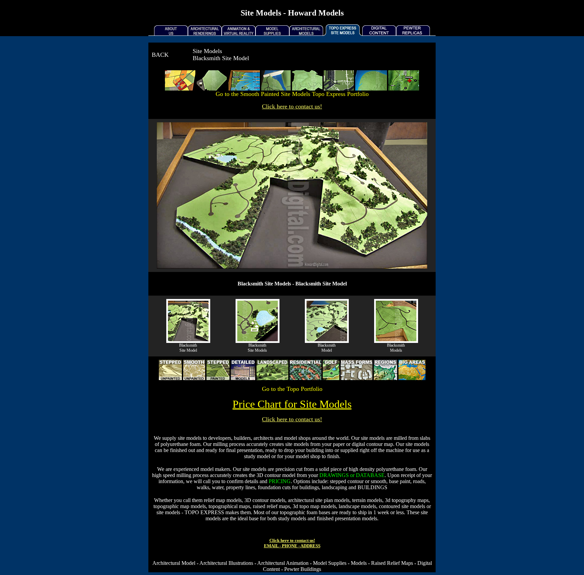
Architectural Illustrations (226, 563)
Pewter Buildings (302, 569)
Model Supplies (329, 563)
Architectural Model (173, 563)
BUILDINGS (372, 487)
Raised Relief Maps (392, 563)
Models (359, 563)
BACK (160, 54)
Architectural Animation (283, 563)
